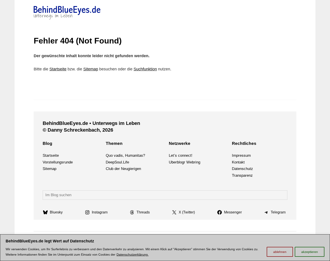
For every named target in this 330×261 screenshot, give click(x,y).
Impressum (241, 155)
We (189, 162)
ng (198, 162)
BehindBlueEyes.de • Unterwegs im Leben (91, 123)
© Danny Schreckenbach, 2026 (78, 130)
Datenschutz (242, 169)
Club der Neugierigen (123, 169)
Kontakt (238, 162)
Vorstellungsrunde (58, 162)
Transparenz (242, 175)
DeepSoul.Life (117, 162)
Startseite (57, 69)
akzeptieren (309, 252)
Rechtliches (244, 143)
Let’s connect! (180, 155)
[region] (165, 247)
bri (194, 162)
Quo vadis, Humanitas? (125, 155)
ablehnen (279, 252)
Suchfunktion (145, 69)
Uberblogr (177, 162)
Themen (114, 143)
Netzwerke (179, 143)
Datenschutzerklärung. (133, 254)
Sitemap (90, 69)
